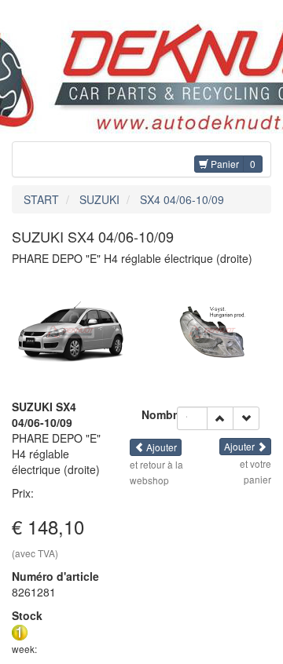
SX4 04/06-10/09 (182, 199)
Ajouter (160, 447)
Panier (223, 163)
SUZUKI (99, 199)
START (41, 199)
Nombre (159, 414)
